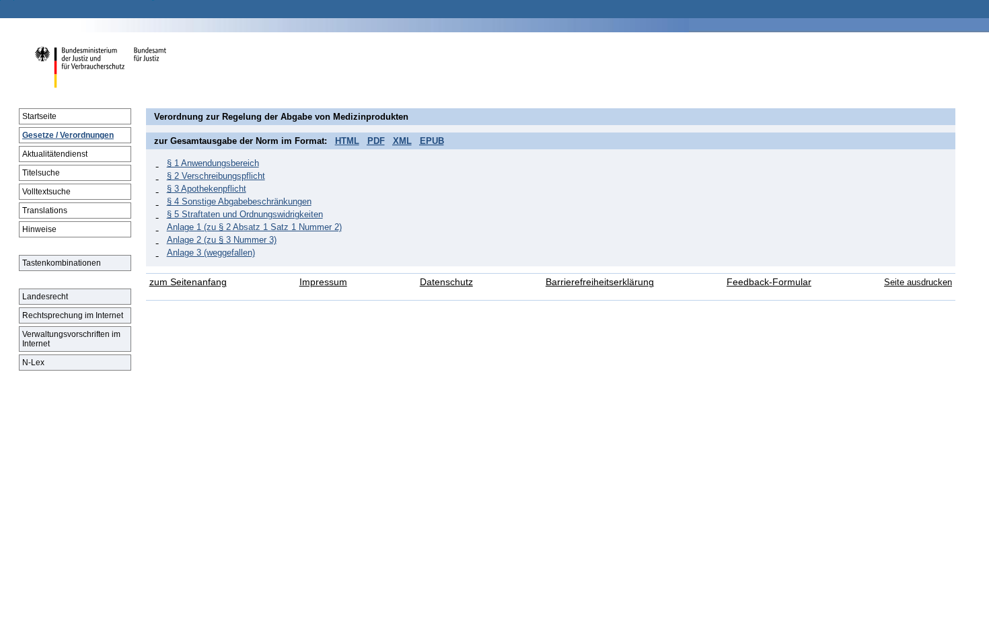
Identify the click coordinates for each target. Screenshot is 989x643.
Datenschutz (446, 282)
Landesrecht (45, 296)
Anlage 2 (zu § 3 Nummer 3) (222, 240)
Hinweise (39, 229)
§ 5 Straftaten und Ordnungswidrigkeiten (245, 214)
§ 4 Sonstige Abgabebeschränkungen (239, 201)
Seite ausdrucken (918, 282)
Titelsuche (41, 173)
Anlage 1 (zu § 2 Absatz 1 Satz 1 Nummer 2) (254, 227)
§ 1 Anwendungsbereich (213, 163)
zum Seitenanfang (188, 282)
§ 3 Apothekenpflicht (206, 189)
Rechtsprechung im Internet (72, 315)
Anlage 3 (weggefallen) (211, 253)
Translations (44, 210)
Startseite (39, 116)
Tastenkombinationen (61, 263)
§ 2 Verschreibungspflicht (216, 176)
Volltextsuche (46, 191)
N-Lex (33, 362)
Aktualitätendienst (54, 154)
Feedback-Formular (769, 282)
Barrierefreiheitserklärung (600, 282)
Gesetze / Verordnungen (68, 135)
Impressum (323, 282)
